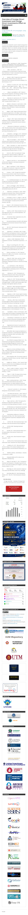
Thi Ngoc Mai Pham (6, 30)
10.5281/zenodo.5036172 (19, 36)
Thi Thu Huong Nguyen (18, 30)
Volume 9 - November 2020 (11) (9, 39)
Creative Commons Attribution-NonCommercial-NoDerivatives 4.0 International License (13, 617)
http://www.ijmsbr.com (16, 620)
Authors (18, 614)
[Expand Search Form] (25, 15)
